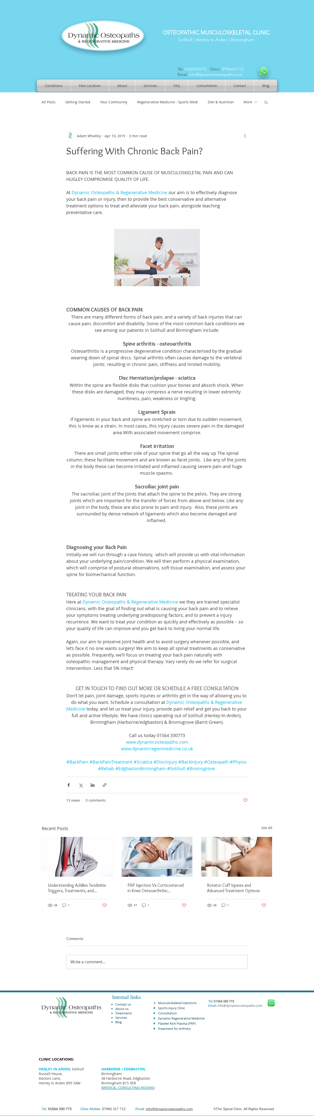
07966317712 (233, 69)
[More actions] (245, 136)
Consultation (167, 1013)
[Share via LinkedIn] (92, 785)
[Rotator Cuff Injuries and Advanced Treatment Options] (236, 857)
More (248, 102)
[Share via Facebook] (68, 785)
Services (121, 1017)
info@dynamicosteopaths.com (215, 74)
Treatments (123, 1013)
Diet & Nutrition (221, 102)
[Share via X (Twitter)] (80, 785)
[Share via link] (104, 785)
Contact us (123, 1004)
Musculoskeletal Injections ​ (177, 1003)
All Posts (48, 102)
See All (266, 827)
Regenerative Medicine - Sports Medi (167, 102)
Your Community (113, 102)
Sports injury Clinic (171, 1008)
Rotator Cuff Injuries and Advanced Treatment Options (233, 888)
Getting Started (77, 102)
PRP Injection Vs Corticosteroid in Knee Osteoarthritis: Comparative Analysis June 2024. (157, 888)
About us (122, 1009)
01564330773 (195, 69)
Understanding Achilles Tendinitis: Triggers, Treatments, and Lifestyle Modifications (77, 888)
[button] (266, 102)
